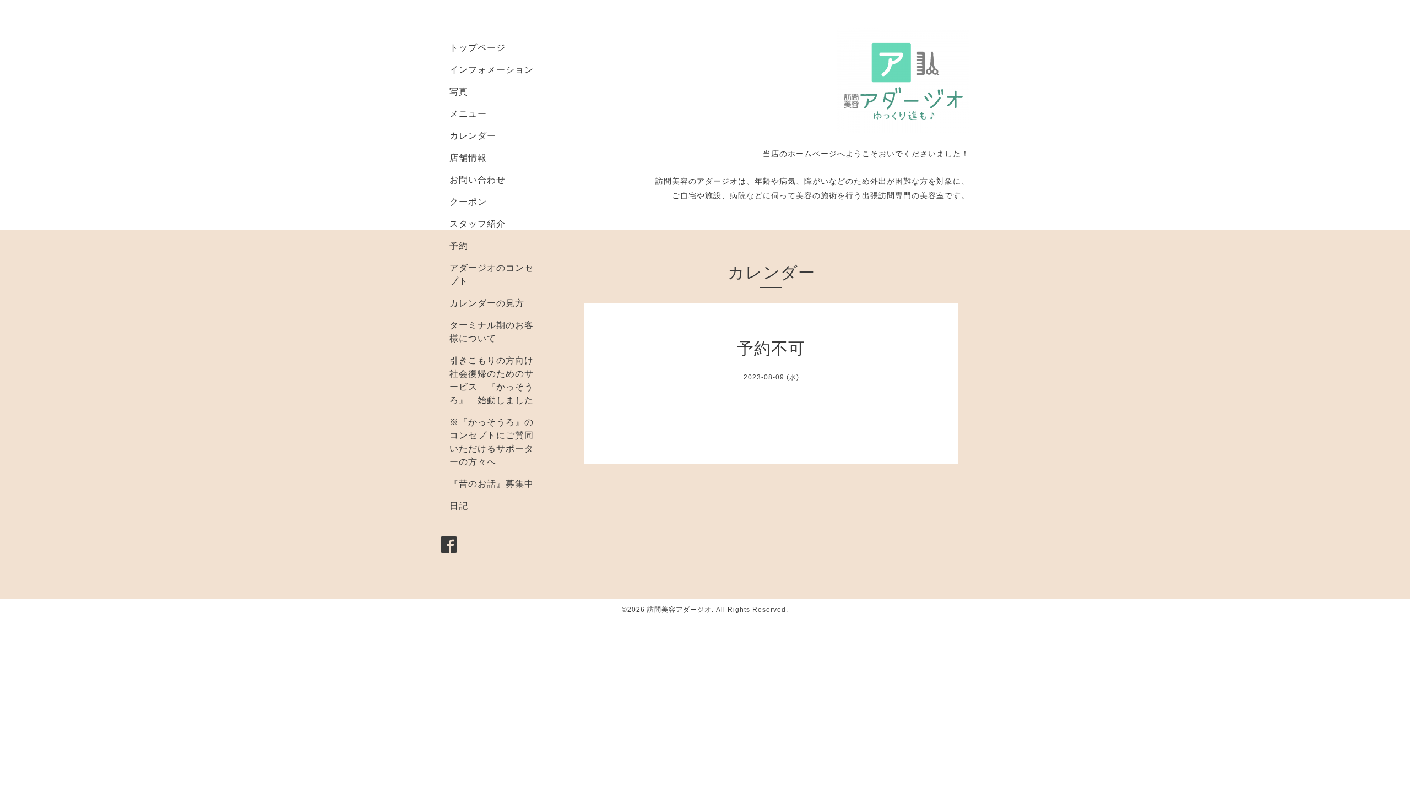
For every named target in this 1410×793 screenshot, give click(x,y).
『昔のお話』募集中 (491, 483)
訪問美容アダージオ (679, 609)
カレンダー (472, 135)
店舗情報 (468, 157)
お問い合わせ (477, 179)
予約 (458, 246)
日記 (458, 505)
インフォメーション (491, 69)
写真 (458, 91)
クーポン (468, 202)
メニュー (468, 113)
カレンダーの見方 (486, 303)
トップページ (477, 47)
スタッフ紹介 (477, 224)
